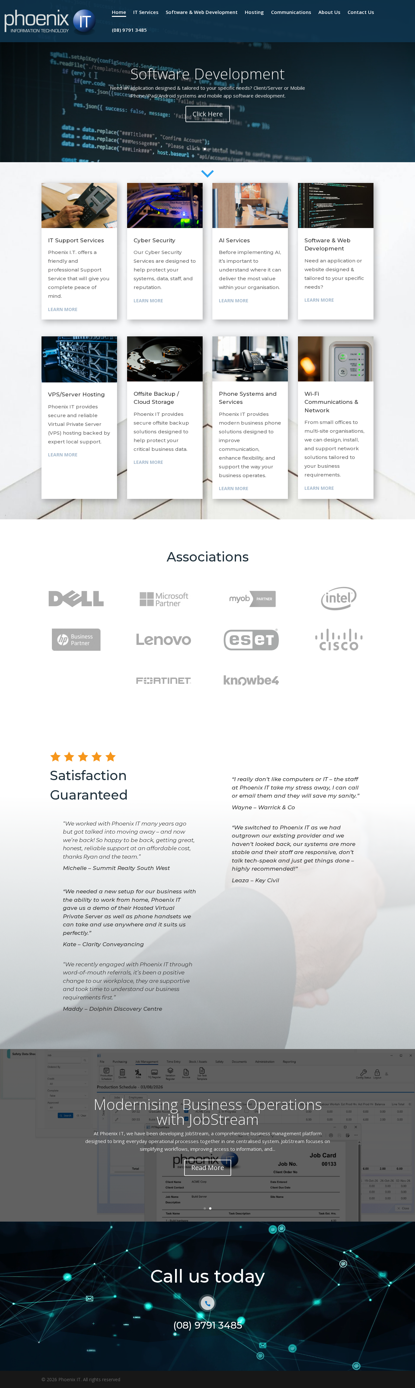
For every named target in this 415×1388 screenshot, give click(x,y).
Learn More (62, 309)
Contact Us (361, 12)
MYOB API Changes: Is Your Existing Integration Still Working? (207, 1127)
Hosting (254, 12)
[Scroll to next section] (207, 183)
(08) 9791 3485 (129, 30)
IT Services (146, 12)
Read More (207, 1183)
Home (119, 12)
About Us (329, 12)
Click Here (208, 132)
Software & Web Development (202, 12)
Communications (291, 12)
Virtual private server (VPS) (208, 84)
